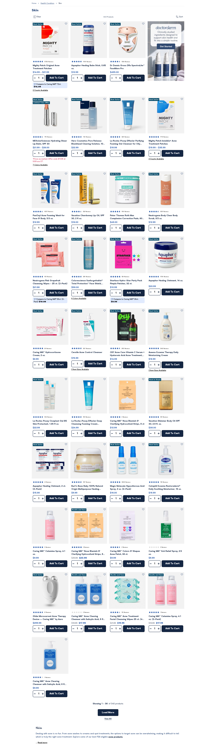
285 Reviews (126, 348)
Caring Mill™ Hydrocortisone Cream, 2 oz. (47, 353)
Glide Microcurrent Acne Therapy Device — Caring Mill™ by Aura (49, 617)
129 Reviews (125, 276)
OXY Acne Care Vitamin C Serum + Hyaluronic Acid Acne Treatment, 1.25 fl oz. (127, 354)
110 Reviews (125, 612)
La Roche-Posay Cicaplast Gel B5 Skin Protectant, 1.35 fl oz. (50, 422)
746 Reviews (87, 137)
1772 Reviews (164, 137)
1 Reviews (163, 612)
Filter (38, 17)
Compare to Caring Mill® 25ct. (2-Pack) (49, 300)
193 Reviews (87, 417)
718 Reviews (48, 137)
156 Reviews (126, 211)
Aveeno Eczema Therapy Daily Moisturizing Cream (163, 353)
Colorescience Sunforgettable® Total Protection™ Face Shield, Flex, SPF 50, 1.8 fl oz (87, 282)
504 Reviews (48, 417)
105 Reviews (48, 276)
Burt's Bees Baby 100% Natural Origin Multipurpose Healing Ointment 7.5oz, (87, 488)
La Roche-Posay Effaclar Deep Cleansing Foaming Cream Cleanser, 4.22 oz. (86, 422)
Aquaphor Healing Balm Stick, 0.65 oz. (88, 67)
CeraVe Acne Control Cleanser (86, 352)
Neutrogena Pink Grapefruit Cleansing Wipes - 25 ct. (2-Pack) (50, 282)
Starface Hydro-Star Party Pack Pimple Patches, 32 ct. (126, 282)
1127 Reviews (87, 482)
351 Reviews (164, 417)
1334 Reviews (126, 61)
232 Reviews (87, 211)
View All (108, 719)
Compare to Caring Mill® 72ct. (47, 85)
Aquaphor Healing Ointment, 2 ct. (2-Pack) (49, 487)
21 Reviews (47, 612)
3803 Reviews (126, 482)
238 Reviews (87, 276)
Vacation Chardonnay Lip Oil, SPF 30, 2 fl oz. (87, 217)
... (41, 743)
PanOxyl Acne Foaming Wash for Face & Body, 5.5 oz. (48, 217)
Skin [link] (60, 3)
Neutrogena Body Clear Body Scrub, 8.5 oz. (163, 217)
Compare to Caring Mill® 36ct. (124, 300)
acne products (115, 737)
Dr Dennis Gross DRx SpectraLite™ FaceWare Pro (127, 67)
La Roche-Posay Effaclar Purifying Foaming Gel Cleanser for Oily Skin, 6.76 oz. (127, 142)
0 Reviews (163, 547)
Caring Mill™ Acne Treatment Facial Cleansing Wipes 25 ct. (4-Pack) (127, 618)
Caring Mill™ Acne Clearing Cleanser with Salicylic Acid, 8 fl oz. (49, 683)
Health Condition (47, 3)
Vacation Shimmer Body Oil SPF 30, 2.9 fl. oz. (164, 422)
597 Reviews (87, 348)
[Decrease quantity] (34, 78)
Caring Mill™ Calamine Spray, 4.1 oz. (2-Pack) (165, 617)
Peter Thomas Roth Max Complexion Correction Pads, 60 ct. (126, 217)
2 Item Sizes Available (80, 369)
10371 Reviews (48, 211)
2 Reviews (125, 417)
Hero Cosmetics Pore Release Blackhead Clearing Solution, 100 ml (87, 142)
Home (34, 3)
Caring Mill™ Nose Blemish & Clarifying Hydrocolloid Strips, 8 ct (127, 422)
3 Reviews (47, 547)
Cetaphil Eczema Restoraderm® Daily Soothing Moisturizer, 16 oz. (165, 487)
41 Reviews (47, 482)
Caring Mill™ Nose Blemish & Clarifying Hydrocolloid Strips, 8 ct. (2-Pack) (87, 553)
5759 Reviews (48, 61)
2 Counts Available (40, 90)
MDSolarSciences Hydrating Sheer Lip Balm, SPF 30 (50, 142)
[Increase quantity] (42, 78)
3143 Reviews (164, 348)
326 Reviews (126, 137)
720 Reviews (164, 482)
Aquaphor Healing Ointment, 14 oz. (166, 280)
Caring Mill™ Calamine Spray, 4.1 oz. (49, 552)
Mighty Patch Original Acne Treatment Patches (46, 67)
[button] (50, 39)
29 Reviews (48, 348)
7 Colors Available (40, 165)
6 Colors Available (78, 298)
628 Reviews (164, 211)
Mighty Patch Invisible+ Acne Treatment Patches (163, 142)
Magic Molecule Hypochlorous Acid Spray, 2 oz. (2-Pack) (127, 487)
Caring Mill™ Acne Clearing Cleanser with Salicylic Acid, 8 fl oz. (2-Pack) (87, 618)
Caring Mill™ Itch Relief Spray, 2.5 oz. (165, 552)
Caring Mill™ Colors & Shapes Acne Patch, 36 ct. (125, 552)
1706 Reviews (87, 61)
